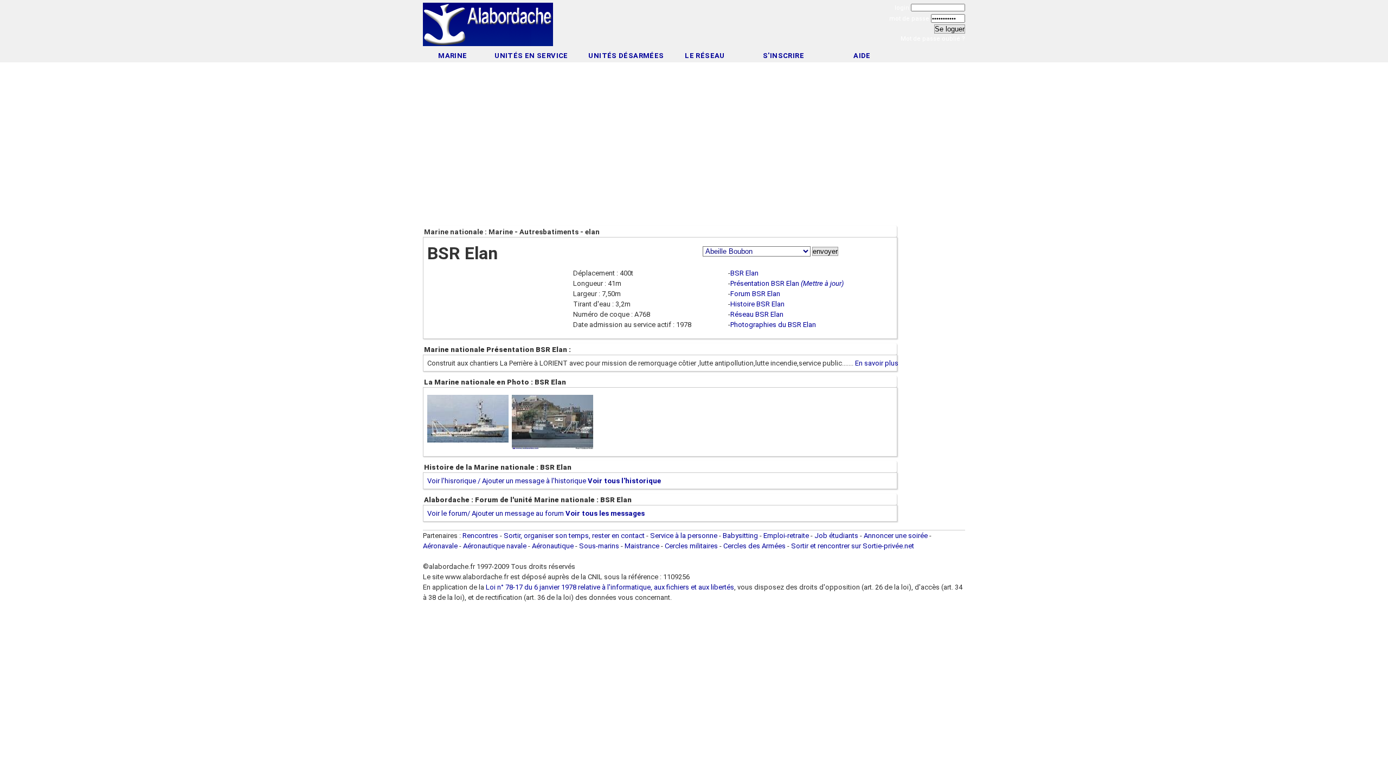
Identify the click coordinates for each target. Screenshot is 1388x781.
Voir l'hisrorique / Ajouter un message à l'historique (506, 481)
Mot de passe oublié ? (933, 38)
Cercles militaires (691, 546)
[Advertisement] (694, 26)
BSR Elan (744, 273)
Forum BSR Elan (755, 294)
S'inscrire (783, 56)
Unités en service (531, 56)
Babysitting (740, 536)
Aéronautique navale (494, 546)
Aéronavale (440, 546)
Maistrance (642, 546)
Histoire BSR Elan (757, 304)
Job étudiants (836, 536)
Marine (452, 56)
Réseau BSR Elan (756, 314)
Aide (862, 56)
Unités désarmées (626, 56)
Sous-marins (599, 546)
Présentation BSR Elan (764, 283)
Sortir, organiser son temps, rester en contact (574, 536)
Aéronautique (553, 546)
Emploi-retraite (786, 536)
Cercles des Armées (754, 546)
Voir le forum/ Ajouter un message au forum (495, 513)
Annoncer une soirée (896, 536)
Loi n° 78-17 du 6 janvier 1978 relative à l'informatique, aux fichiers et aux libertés (609, 587)
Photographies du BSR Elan (773, 325)
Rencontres (480, 536)
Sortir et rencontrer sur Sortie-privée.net (852, 546)
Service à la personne (683, 536)
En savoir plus (876, 363)
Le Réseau (705, 56)
